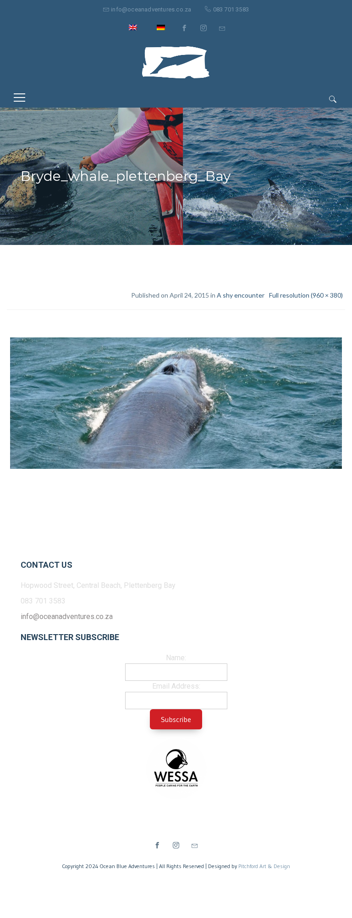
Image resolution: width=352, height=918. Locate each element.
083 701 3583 (231, 9)
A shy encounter (240, 295)
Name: (176, 657)
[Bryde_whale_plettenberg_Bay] (176, 404)
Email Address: (176, 686)
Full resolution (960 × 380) (306, 295)
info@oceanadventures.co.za (151, 9)
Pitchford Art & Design (264, 866)
